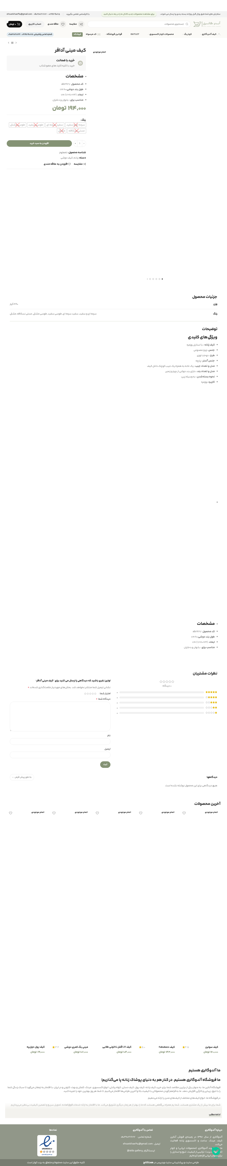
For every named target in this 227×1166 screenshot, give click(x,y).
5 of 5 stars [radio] (85, 693)
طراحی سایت (192, 1162)
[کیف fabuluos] (157, 926)
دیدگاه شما (103, 699)
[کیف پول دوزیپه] (27, 926)
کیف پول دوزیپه (36, 1047)
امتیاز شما (105, 693)
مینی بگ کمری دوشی (76, 1047)
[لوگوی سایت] (207, 24)
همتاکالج (148, 1162)
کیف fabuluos (167, 1047)
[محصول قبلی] (16, 43)
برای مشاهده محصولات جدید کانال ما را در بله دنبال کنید (128, 14)
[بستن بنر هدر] (4, 5)
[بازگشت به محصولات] (12, 43)
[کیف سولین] (200, 926)
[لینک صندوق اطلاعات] (78, 14)
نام (108, 735)
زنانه (76, 158)
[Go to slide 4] (153, 279)
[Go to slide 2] (159, 279)
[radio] (75, 125)
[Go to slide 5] (150, 279)
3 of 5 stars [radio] (90, 693)
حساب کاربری (34, 24)
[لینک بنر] (113, 5)
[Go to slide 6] (147, 279)
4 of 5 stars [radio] (88, 693)
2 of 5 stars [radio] (93, 693)
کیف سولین (211, 1047)
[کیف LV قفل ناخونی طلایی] (113, 926)
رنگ (83, 120)
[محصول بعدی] (8, 43)
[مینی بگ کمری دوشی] (70, 926)
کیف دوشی (67, 158)
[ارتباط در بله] (216, 1152)
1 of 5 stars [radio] (95, 693)
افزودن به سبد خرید (39, 143)
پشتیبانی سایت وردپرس (170, 1162)
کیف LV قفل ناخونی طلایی (116, 1047)
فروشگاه (77, 34)
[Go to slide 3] (156, 279)
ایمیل (107, 749)
